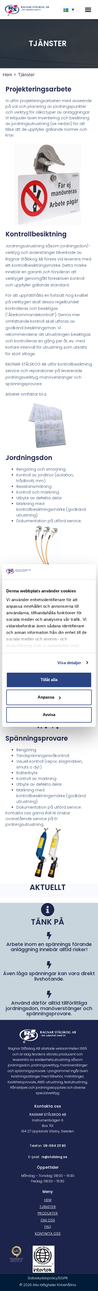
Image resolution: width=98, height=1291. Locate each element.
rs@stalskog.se (54, 1157)
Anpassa (46, 697)
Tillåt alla (49, 679)
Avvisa (49, 714)
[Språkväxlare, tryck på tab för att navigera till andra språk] (70, 9)
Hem (7, 74)
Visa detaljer (69, 662)
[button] (88, 9)
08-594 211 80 (54, 1145)
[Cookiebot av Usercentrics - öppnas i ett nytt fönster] (69, 571)
